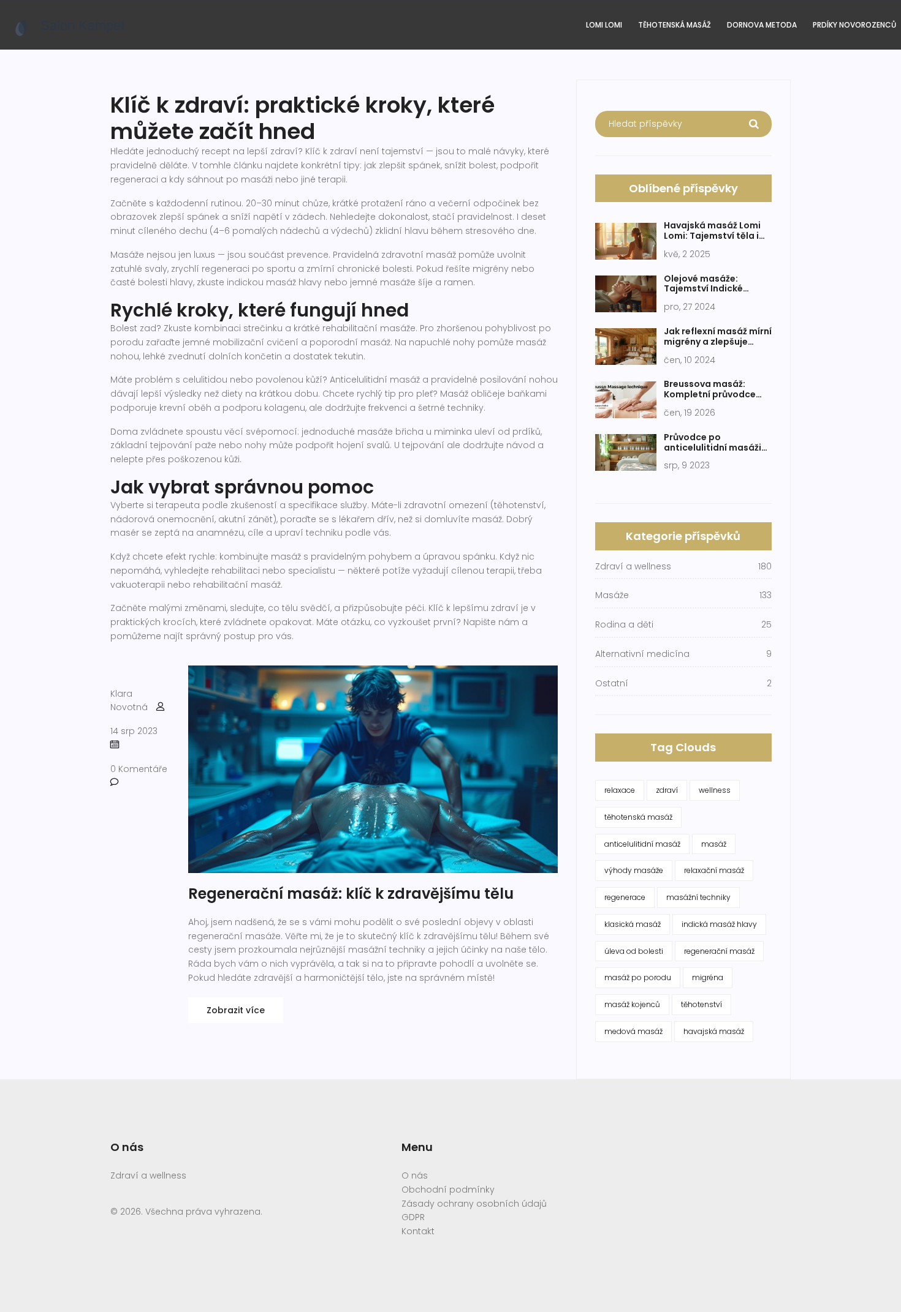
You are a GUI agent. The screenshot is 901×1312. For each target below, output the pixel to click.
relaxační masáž (714, 870)
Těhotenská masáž (674, 25)
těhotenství (701, 1004)
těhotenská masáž (638, 817)
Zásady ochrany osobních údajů (474, 1204)
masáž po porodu (637, 977)
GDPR (413, 1217)
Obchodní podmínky (448, 1189)
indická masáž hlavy (719, 924)
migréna (707, 977)
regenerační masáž (719, 951)
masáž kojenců (632, 1004)
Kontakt (418, 1231)
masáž (713, 844)
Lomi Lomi (604, 25)
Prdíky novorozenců (854, 25)
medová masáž (633, 1031)
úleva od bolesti (633, 951)
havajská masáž (713, 1031)
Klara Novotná (129, 701)
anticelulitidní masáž (642, 844)
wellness (715, 790)
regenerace (624, 897)
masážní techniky (698, 897)
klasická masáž (632, 924)
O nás (414, 1175)
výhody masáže (633, 870)
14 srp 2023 (134, 731)
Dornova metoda (762, 25)
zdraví (667, 790)
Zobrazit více (236, 1010)
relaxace (619, 790)
